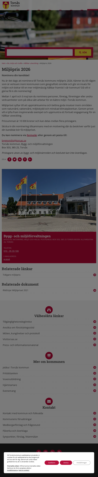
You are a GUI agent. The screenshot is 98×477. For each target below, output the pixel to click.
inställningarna (12, 470)
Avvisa (65, 462)
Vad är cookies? (23, 470)
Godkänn (51, 462)
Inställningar (82, 462)
